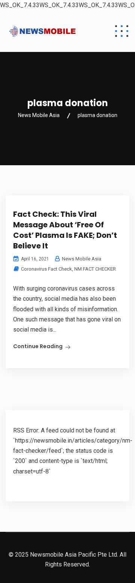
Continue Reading (38, 346)
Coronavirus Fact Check (46, 269)
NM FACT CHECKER (95, 269)
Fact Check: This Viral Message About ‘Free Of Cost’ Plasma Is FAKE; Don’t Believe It (65, 230)
